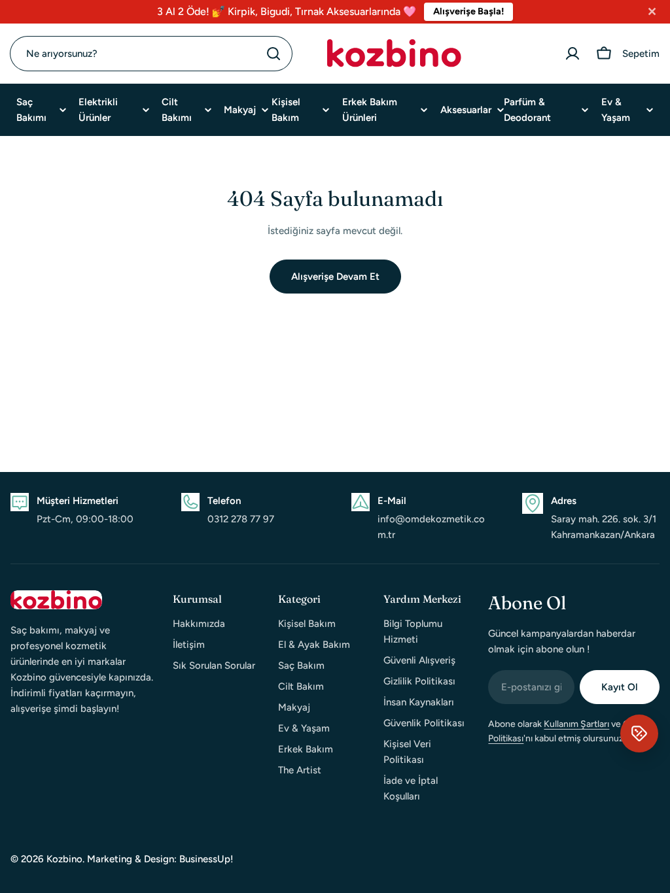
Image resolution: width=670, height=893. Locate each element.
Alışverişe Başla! (468, 11)
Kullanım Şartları (576, 724)
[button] (639, 733)
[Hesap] (572, 53)
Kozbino (64, 859)
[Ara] (273, 53)
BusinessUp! (206, 859)
